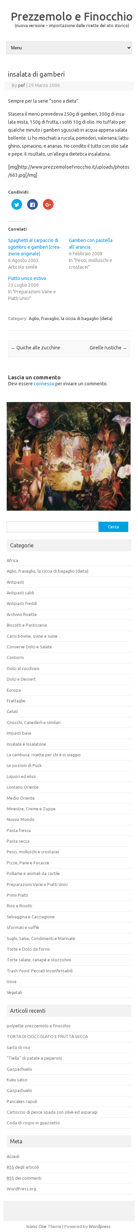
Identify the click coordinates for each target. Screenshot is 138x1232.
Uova (11, 981)
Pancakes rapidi (22, 1101)
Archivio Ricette (22, 614)
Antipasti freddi (22, 603)
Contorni (15, 657)
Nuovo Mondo (20, 819)
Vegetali (14, 992)
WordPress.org (21, 1188)
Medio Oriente (21, 798)
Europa (14, 690)
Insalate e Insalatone (26, 744)
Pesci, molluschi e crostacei (33, 852)
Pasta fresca (19, 830)
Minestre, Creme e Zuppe (31, 808)
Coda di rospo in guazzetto (33, 1123)
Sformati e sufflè (23, 927)
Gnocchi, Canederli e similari (34, 722)
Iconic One (36, 1226)
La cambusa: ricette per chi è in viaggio (44, 754)
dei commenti (24, 1178)
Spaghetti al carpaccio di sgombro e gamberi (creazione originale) (34, 247)
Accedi (13, 1156)
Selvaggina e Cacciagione (31, 916)
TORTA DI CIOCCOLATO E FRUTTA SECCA (47, 1036)
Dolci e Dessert (21, 679)
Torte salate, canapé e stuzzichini (39, 960)
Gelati (12, 711)
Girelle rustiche (108, 347)
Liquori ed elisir (21, 776)
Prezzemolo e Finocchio (72, 16)
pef (21, 85)
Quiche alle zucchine (35, 347)
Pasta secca (18, 841)
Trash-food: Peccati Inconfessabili (40, 970)
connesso (44, 383)
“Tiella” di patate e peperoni (34, 1058)
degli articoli (23, 1167)
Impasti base (19, 733)
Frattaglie (16, 700)
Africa (12, 560)
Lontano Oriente (23, 787)
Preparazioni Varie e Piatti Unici (37, 884)
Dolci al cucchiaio (23, 668)
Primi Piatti (17, 895)
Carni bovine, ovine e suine (32, 636)
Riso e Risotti (19, 906)
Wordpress (100, 1226)
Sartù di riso (18, 1047)
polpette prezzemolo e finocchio (39, 1025)
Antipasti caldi (20, 592)
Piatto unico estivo (27, 278)
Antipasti (15, 582)
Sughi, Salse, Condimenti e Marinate (41, 938)
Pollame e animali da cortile (33, 873)
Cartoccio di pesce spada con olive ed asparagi (52, 1112)
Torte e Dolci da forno (28, 949)
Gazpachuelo (19, 1069)
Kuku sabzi (17, 1079)
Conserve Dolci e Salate (29, 646)
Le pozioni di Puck (24, 765)
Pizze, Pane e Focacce (28, 862)
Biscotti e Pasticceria (27, 625)
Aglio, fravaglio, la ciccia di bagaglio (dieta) (71, 318)
